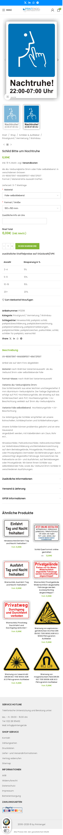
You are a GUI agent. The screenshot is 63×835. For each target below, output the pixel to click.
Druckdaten (8, 748)
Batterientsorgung (11, 795)
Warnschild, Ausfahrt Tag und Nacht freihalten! (16, 583)
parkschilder (45, 330)
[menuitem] (31, 738)
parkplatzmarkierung (12, 326)
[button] (5, 60)
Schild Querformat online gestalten (46, 550)
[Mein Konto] (53, 10)
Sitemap (6, 763)
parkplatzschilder (10, 330)
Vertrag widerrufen (11, 758)
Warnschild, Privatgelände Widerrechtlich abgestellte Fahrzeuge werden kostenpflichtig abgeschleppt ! (46, 587)
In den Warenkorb (27, 246)
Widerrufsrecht (10, 780)
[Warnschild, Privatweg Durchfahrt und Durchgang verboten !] (16, 610)
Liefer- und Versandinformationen (19, 753)
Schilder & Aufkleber (29, 135)
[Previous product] (4, 144)
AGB (4, 775)
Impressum (8, 790)
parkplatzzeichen (29, 330)
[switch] (6, 830)
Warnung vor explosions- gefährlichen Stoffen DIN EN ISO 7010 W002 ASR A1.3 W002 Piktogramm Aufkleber (46, 633)
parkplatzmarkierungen (36, 326)
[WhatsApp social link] (33, 2)
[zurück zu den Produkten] (7, 144)
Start (4, 135)
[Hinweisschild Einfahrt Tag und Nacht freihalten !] (16, 528)
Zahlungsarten (9, 743)
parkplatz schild (39, 320)
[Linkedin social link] (30, 2)
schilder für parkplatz (13, 333)
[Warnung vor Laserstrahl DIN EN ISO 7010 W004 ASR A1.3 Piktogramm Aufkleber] (16, 659)
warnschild (30, 333)
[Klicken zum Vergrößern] (7, 96)
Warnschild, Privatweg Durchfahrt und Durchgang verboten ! (16, 625)
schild (55, 330)
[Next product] (11, 144)
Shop (13, 135)
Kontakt (6, 738)
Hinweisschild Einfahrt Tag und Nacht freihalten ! (16, 542)
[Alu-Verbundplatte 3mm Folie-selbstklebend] (31, 195)
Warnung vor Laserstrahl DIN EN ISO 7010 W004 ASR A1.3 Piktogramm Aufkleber (16, 677)
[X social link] (25, 2)
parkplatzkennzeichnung (39, 323)
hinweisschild (23, 320)
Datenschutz (8, 785)
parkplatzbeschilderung (14, 323)
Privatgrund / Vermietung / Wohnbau (21, 138)
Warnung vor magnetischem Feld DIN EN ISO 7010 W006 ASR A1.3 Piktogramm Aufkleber (46, 678)
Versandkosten (30, 162)
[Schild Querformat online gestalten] (46, 532)
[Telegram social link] (37, 2)
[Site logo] (31, 9)
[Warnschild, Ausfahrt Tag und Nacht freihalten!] (16, 570)
